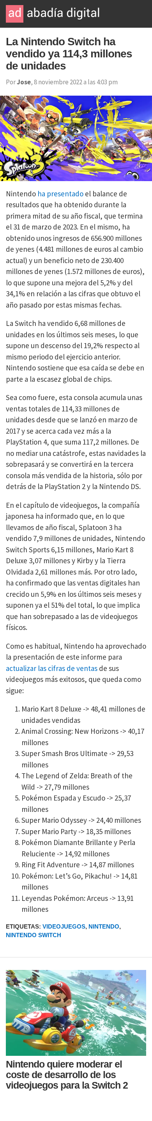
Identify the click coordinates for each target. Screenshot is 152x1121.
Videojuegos (63, 926)
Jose (24, 82)
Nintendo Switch (33, 935)
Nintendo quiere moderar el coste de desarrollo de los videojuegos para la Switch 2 (67, 1075)
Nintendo (103, 926)
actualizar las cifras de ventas (51, 668)
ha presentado (60, 193)
